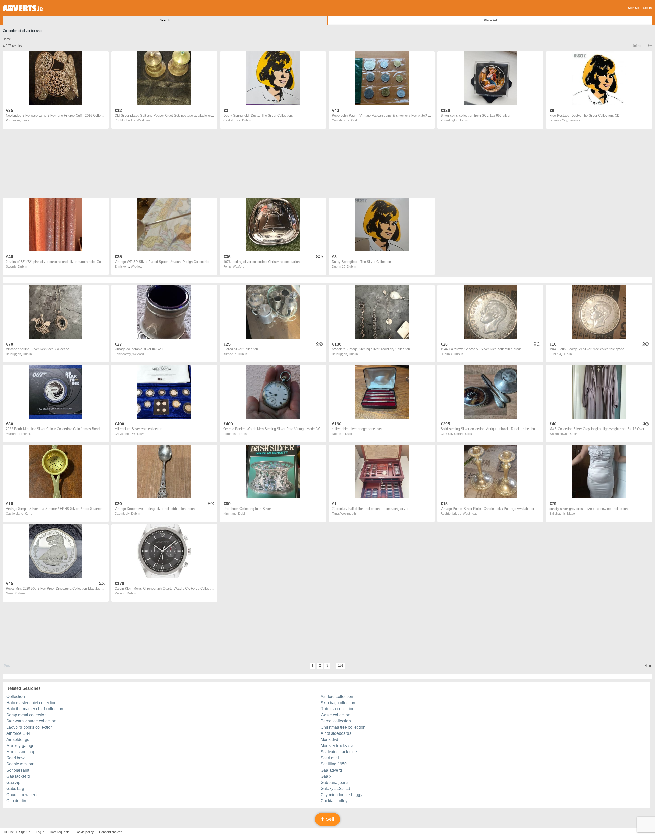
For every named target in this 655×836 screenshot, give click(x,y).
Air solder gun (19, 739)
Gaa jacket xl (18, 776)
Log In (647, 8)
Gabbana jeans (334, 782)
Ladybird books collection (29, 727)
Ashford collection (337, 696)
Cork (354, 120)
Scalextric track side (339, 752)
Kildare (20, 593)
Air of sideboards (336, 733)
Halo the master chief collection (34, 709)
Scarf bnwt (16, 758)
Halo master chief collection (31, 703)
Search (165, 20)
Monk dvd (329, 739)
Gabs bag (15, 788)
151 (340, 666)
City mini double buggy (341, 795)
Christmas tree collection (343, 727)
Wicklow (136, 266)
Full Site (8, 832)
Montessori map (20, 752)
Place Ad (490, 20)
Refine (636, 46)
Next (647, 666)
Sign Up (633, 8)
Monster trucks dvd (338, 745)
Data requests (59, 832)
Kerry (28, 513)
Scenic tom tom (20, 764)
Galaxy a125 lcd (335, 788)
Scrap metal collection (26, 715)
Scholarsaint (17, 770)
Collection (15, 696)
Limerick (574, 120)
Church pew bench (23, 795)
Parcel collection (336, 721)
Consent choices (110, 832)
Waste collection (335, 715)
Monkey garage (20, 745)
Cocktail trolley (334, 801)
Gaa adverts (332, 770)
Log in (40, 832)
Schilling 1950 (334, 764)
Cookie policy (84, 832)
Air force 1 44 (18, 733)
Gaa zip (13, 782)
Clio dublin (16, 801)
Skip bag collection (338, 703)
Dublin (246, 120)
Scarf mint (330, 758)
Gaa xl (326, 776)
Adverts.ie (23, 8)
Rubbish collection (337, 709)
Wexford (238, 266)
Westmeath (144, 120)
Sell (329, 819)
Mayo (571, 513)
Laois (25, 120)
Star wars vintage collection (31, 721)
